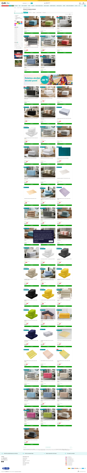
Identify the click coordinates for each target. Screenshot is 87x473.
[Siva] (16, 22)
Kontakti (24, 461)
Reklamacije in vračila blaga (26, 460)
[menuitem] (5, 6)
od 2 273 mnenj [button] (29, 10)
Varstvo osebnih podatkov (26, 463)
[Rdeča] (21, 22)
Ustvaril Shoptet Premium (82, 471)
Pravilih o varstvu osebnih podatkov (39, 239)
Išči (31, 3)
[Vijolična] (15, 25)
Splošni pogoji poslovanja (26, 462)
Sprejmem (50, 241)
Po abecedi (44, 12)
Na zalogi (16, 15)
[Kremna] (16, 25)
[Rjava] (19, 22)
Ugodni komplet (18, 17)
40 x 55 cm (18, 39)
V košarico (31, 52)
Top (25, 447)
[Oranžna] (16, 23)
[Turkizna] (20, 23)
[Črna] (17, 22)
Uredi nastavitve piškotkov (18, 471)
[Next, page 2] (70, 447)
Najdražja (34, 12)
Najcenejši (30, 12)
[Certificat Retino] (5, 468)
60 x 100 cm (18, 40)
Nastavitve (36, 241)
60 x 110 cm (18, 38)
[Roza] (15, 23)
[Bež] (20, 22)
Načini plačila (24, 459)
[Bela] (15, 22)
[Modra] (21, 23)
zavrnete (37, 238)
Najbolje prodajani (39, 12)
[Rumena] (17, 23)
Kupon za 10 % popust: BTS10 (18, 18)
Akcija (18, 16)
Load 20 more (48, 447)
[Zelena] (19, 23)
